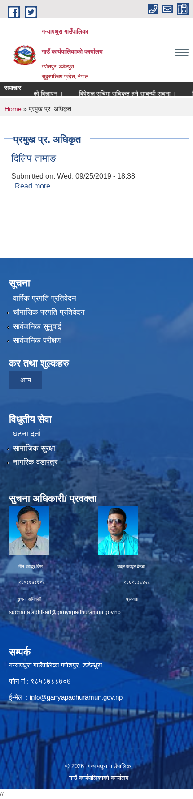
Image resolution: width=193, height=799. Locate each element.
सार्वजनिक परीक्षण (37, 340)
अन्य (25, 380)
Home (13, 108)
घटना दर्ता (27, 434)
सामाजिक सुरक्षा (34, 448)
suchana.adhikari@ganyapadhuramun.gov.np (65, 612)
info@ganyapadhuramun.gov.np (76, 697)
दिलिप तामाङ (33, 158)
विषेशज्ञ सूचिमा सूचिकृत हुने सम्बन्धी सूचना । (119, 93)
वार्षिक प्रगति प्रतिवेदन (44, 298)
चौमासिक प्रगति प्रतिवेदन (49, 312)
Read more (32, 186)
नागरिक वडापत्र (35, 462)
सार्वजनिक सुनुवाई (37, 326)
